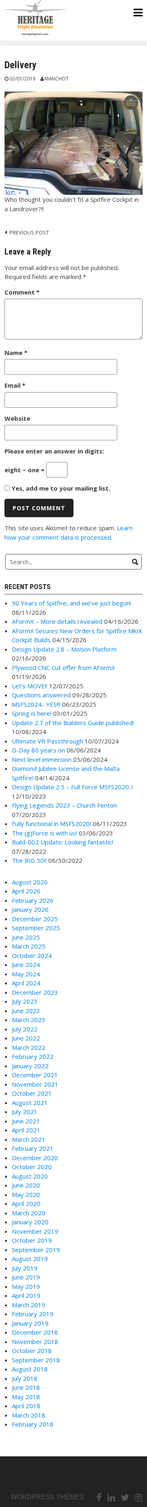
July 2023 (25, 1001)
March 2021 (28, 1139)
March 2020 (28, 1213)
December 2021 (35, 1075)
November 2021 (35, 1084)
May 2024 (26, 974)
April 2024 (26, 983)
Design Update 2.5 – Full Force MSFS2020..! (72, 787)
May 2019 (26, 1286)
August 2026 (30, 882)
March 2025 (28, 946)
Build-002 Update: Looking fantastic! (62, 842)
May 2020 (26, 1194)
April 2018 (26, 1406)
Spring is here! (31, 713)
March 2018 (28, 1415)
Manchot (57, 78)
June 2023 (26, 1011)
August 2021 (30, 1102)
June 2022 (26, 1038)
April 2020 (26, 1203)
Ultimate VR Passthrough (47, 741)
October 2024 (32, 955)
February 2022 (32, 1056)
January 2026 (30, 909)
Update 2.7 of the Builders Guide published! (73, 723)
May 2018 (26, 1397)
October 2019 (32, 1240)
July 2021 (25, 1111)
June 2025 (26, 937)
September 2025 (36, 928)
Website (17, 418)
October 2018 (32, 1350)
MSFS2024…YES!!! (36, 704)
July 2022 (25, 1029)
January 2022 (30, 1066)
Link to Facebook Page (40, 1468)
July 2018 (25, 1378)
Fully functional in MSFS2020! (51, 823)
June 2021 (26, 1121)
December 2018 (35, 1332)
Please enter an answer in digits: (54, 451)
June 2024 (26, 964)
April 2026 (26, 891)
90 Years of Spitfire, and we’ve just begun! (71, 603)
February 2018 (32, 1424)
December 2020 (35, 1158)
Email (14, 385)
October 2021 (32, 1093)
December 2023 (35, 992)
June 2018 (26, 1387)
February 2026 (32, 900)
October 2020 (32, 1167)
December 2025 (35, 919)
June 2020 (26, 1185)
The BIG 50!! (29, 860)
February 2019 (32, 1314)
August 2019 (30, 1259)
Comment (22, 292)
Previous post (29, 232)
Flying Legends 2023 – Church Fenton (64, 805)
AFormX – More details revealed (57, 621)
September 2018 (36, 1360)
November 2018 (35, 1341)
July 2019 (25, 1268)
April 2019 (26, 1295)
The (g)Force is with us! (44, 833)
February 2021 (32, 1148)
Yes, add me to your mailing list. (60, 488)
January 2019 (30, 1323)
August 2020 (30, 1176)
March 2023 (28, 1020)
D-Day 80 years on (38, 750)
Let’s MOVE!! (29, 686)
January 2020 (30, 1222)
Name (15, 352)
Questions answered (41, 695)
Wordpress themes (47, 1497)
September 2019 (36, 1250)
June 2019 (26, 1277)
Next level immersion (41, 759)
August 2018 (30, 1369)
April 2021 (26, 1130)
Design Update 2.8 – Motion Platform (64, 649)
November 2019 (35, 1231)
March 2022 (28, 1047)
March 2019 (28, 1305)
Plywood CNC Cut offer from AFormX (63, 667)
